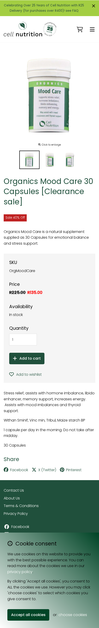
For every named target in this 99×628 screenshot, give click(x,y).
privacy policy (19, 571)
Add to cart (30, 358)
